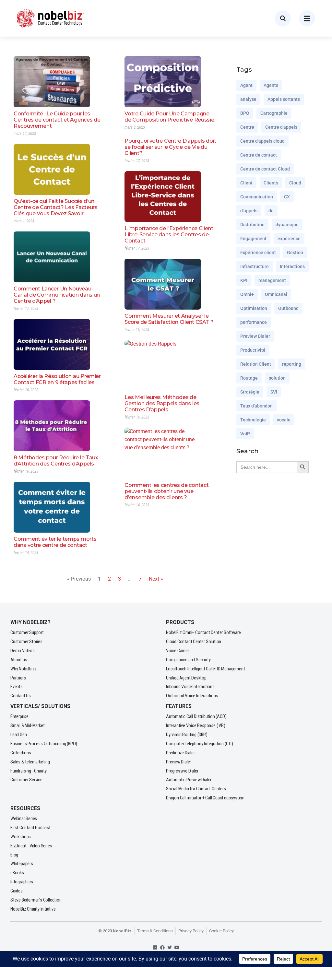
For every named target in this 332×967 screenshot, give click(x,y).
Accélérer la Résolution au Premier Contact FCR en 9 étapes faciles (57, 379)
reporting (291, 364)
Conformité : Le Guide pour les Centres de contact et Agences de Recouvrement (57, 120)
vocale (283, 419)
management (272, 280)
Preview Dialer (255, 336)
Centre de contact (258, 155)
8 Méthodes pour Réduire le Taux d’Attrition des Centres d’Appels (56, 460)
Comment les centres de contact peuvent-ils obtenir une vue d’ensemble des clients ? (166, 491)
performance (253, 322)
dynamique (287, 224)
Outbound (288, 308)
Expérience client (258, 252)
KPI (243, 280)
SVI (273, 392)
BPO (244, 113)
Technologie (253, 419)
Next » (156, 579)
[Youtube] (177, 947)
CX (287, 196)
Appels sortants (283, 99)
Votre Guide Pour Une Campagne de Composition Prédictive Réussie (169, 117)
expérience (289, 238)
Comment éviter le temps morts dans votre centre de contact (55, 542)
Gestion (295, 252)
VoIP (245, 433)
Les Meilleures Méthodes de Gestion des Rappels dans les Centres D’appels (161, 403)
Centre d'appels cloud (262, 141)
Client (246, 182)
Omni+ (247, 294)
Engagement (253, 238)
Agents (271, 85)
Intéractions (292, 266)
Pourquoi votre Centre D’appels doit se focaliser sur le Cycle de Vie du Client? (170, 147)
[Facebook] (162, 947)
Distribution (252, 224)
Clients (271, 182)
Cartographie (274, 113)
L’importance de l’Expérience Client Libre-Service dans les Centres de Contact (168, 234)
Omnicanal (276, 294)
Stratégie (249, 392)
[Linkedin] (155, 947)
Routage (249, 378)
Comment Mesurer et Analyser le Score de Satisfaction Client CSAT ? (169, 319)
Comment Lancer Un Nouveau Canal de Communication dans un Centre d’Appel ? (57, 295)
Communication (256, 196)
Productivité (253, 350)
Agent (246, 85)
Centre (247, 127)
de (271, 210)
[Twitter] (169, 947)
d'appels (248, 210)
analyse (248, 99)
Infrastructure (254, 266)
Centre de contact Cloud (265, 168)
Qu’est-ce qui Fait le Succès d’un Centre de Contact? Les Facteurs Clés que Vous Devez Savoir (56, 207)
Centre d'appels (281, 127)
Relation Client (255, 364)
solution (277, 378)
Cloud (295, 182)
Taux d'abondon (256, 405)
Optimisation (253, 308)
